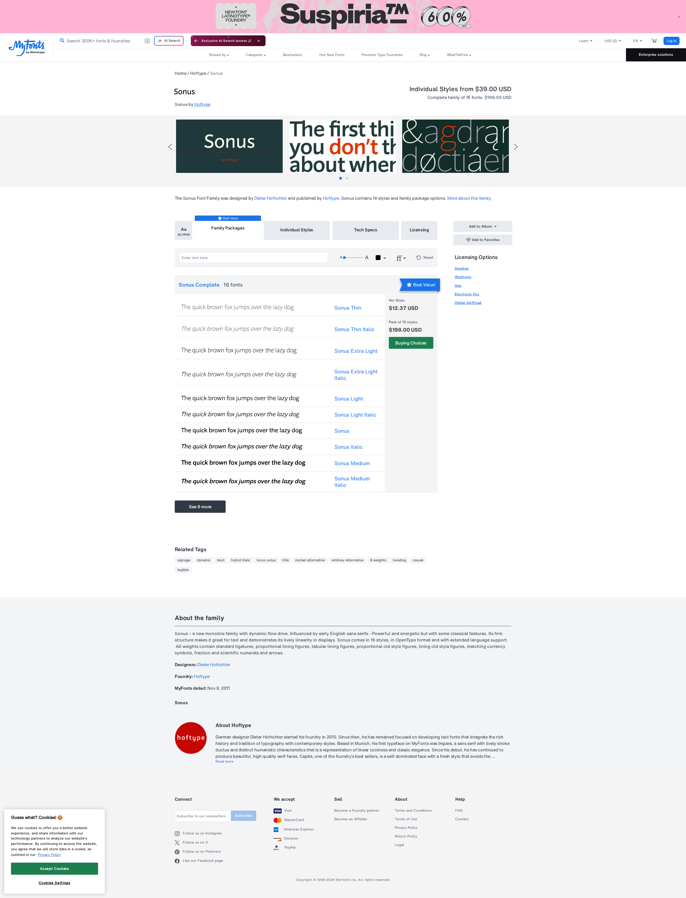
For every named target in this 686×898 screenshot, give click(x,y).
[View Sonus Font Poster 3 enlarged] (455, 146)
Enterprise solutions (656, 54)
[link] (61, 40)
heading (399, 560)
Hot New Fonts (332, 54)
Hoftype (198, 73)
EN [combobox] (635, 40)
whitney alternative (347, 560)
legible (183, 570)
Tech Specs (365, 230)
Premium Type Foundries (382, 54)
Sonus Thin (347, 307)
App (458, 285)
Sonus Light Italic (355, 414)
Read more (224, 761)
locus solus (266, 560)
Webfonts (463, 277)
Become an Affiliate (350, 819)
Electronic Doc (467, 294)
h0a (285, 560)
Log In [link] (671, 41)
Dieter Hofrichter (270, 198)
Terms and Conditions (413, 810)
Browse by (217, 55)
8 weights (378, 560)
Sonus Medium (352, 463)
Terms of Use (406, 819)
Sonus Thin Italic (354, 329)
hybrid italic (240, 560)
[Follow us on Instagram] (179, 833)
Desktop (462, 268)
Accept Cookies (54, 868)
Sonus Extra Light (356, 351)
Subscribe (243, 815)
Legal (399, 845)
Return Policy (406, 836)
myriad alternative (310, 560)
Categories (254, 55)
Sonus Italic (348, 447)
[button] (679, 16)
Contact (462, 819)
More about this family (469, 198)
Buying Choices (411, 343)
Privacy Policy (406, 828)
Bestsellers (292, 54)
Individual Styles (297, 230)
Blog (423, 55)
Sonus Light (348, 398)
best (221, 560)
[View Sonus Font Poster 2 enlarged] (342, 146)
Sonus (341, 431)
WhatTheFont (457, 55)
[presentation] (170, 147)
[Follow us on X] (179, 842)
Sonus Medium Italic (352, 482)
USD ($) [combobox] (611, 40)
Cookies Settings (54, 882)
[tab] (340, 178)
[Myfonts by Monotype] (27, 47)
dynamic (204, 560)
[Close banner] (258, 40)
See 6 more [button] (200, 506)
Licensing (419, 230)
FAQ (459, 810)
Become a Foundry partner (356, 810)
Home (181, 73)
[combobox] (120, 40)
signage (184, 560)
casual (418, 560)
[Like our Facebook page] (179, 861)
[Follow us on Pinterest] (179, 851)
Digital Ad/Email (468, 302)
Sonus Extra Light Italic (356, 375)
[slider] (353, 257)
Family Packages (227, 228)
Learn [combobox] (583, 40)
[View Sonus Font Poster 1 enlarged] (229, 146)
